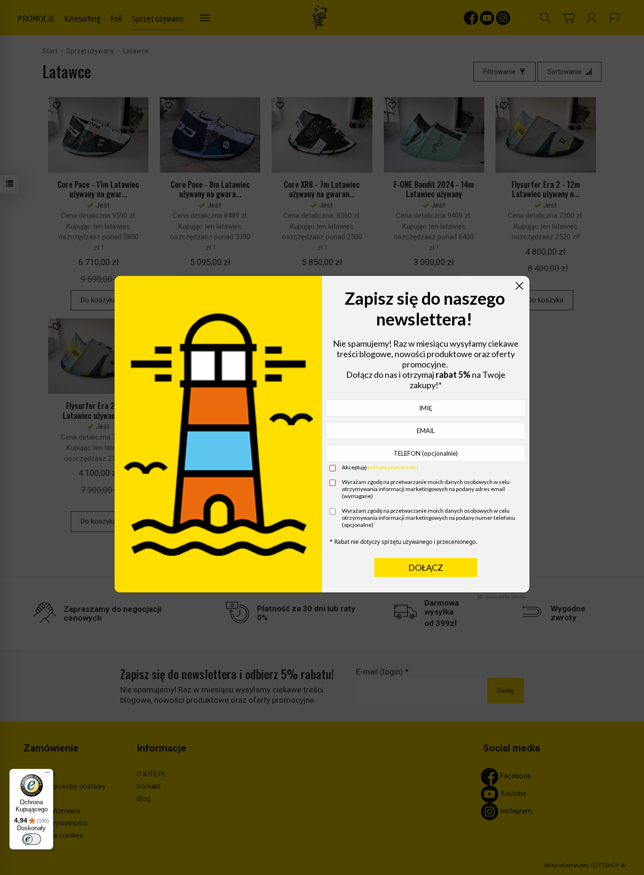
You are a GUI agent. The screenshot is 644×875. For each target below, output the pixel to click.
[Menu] (47, 774)
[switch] (31, 839)
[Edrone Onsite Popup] (322, 437)
